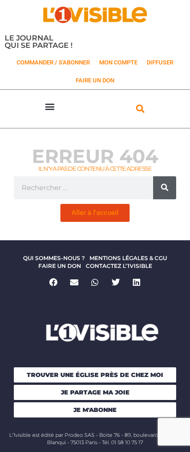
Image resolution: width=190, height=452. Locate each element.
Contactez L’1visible (119, 265)
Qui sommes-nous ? (54, 258)
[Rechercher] (164, 187)
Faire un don (59, 265)
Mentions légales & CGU (128, 258)
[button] (50, 106)
